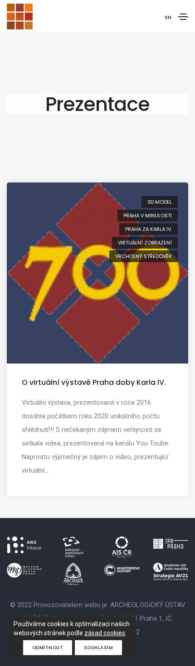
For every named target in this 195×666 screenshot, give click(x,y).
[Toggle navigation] (183, 17)
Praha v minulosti (147, 215)
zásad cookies (104, 633)
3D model (159, 202)
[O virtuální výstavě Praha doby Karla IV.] (97, 272)
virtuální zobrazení (145, 242)
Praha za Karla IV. (148, 229)
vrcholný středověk (143, 256)
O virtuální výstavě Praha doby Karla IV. (94, 382)
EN (168, 17)
